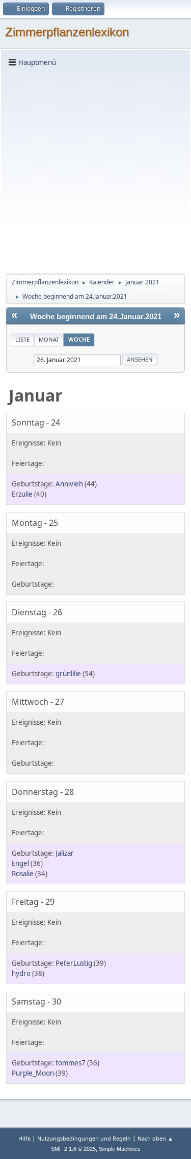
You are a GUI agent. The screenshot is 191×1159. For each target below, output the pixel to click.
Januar (36, 395)
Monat (49, 339)
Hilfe (24, 1138)
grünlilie (68, 673)
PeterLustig (74, 963)
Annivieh (69, 483)
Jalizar (65, 853)
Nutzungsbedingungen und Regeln (84, 1138)
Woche (79, 339)
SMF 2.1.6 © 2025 (73, 1149)
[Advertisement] (95, 169)
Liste (22, 339)
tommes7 (71, 1062)
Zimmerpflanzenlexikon (67, 32)
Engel (20, 863)
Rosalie (23, 873)
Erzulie (22, 494)
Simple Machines (120, 1149)
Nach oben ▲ (155, 1138)
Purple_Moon (33, 1073)
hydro (21, 973)
